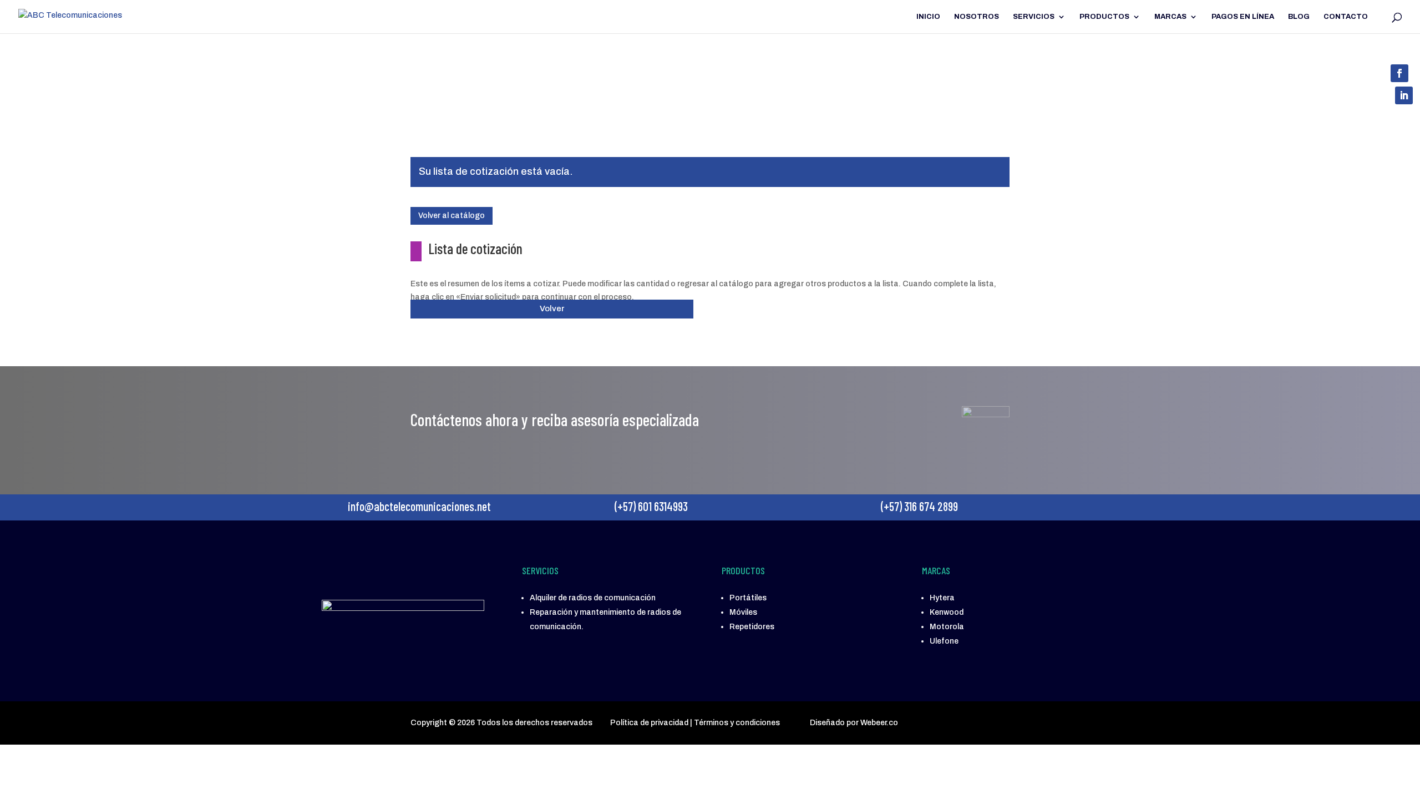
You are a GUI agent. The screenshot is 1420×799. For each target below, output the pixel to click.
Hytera (942, 598)
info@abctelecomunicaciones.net (464, 99)
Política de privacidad (649, 723)
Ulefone (944, 641)
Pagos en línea (1242, 17)
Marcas (1170, 17)
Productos (1104, 17)
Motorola (947, 627)
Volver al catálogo (451, 215)
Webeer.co (879, 723)
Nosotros (976, 17)
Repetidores (751, 627)
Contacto (1345, 17)
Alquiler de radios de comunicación (593, 598)
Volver (552, 308)
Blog (1299, 17)
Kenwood (946, 612)
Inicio (928, 17)
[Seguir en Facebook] (1399, 73)
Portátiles (748, 598)
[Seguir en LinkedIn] (1404, 95)
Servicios (1033, 17)
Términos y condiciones (737, 723)
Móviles (743, 612)
